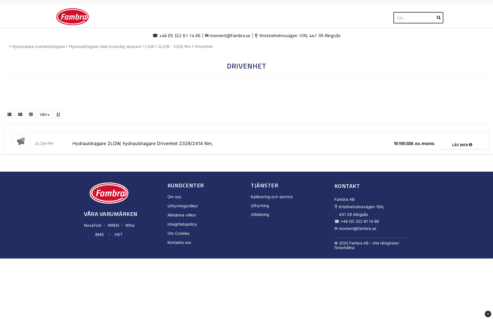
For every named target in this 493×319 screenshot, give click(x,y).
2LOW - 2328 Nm (174, 46)
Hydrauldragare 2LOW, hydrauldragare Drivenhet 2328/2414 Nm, (142, 143)
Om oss (174, 196)
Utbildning (260, 214)
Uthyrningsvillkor (182, 206)
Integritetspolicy (182, 224)
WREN (113, 225)
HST (119, 234)
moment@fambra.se (230, 35)
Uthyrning (260, 205)
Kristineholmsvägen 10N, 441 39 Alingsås (300, 35)
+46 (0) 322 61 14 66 (180, 35)
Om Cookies (178, 233)
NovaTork (92, 225)
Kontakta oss (179, 242)
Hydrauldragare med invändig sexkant (105, 46)
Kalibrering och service (272, 196)
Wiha (129, 225)
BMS (99, 234)
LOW (149, 46)
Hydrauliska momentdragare (38, 46)
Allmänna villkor (181, 215)
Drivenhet (204, 46)
